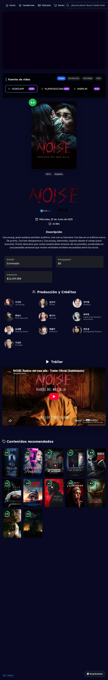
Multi (99, 78)
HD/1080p (87, 78)
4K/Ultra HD (73, 78)
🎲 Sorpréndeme (95, 674)
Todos (61, 78)
